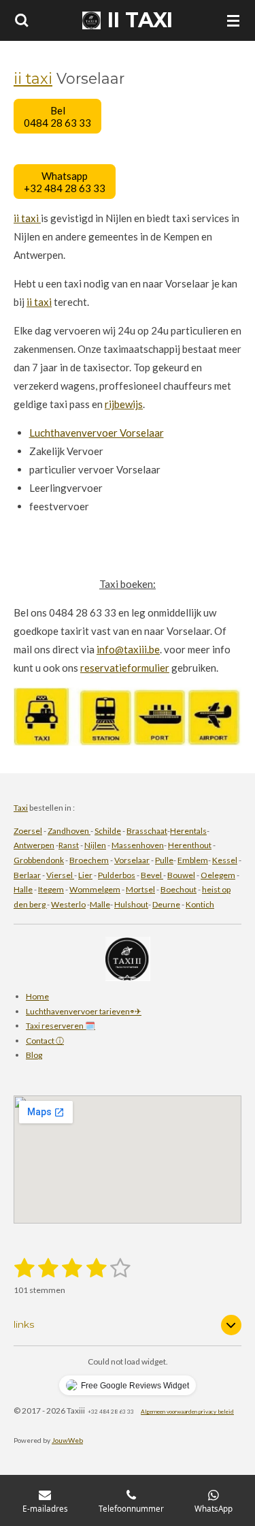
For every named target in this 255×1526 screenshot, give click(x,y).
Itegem (51, 889)
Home (37, 996)
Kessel (224, 860)
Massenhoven (138, 845)
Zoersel (28, 831)
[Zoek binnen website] (22, 20)
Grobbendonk (39, 860)
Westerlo (68, 904)
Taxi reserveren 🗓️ (60, 1026)
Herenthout (189, 845)
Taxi (21, 808)
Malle (100, 904)
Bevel (152, 875)
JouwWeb (67, 1440)
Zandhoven (69, 831)
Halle (23, 889)
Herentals (188, 831)
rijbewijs (124, 404)
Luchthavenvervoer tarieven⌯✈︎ (83, 1011)
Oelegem (218, 875)
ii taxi (33, 78)
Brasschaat (146, 831)
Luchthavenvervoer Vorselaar (96, 432)
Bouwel (181, 875)
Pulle (164, 860)
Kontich (200, 904)
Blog (34, 1055)
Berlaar (27, 875)
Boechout (178, 889)
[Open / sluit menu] (233, 20)
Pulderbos (116, 875)
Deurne (166, 904)
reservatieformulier (124, 667)
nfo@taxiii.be (129, 649)
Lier (85, 875)
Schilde (108, 831)
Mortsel (140, 889)
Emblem (192, 860)
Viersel (60, 875)
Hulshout (131, 904)
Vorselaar (132, 860)
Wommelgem (94, 889)
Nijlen (95, 845)
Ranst (68, 845)
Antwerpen (34, 845)
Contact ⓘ (45, 1041)
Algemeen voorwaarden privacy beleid (187, 1411)
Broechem (89, 860)
